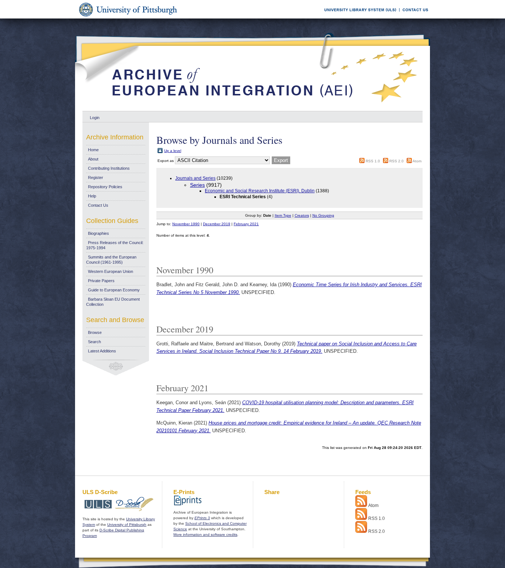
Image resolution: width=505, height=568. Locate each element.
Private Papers (101, 280)
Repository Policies (105, 187)
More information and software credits (205, 534)
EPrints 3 (202, 518)
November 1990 (186, 224)
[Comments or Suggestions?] (413, 17)
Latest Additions (102, 351)
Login (94, 117)
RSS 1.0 (373, 161)
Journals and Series (195, 178)
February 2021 (246, 224)
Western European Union (110, 271)
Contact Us (98, 205)
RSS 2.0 (396, 161)
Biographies (98, 233)
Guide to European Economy (114, 290)
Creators (302, 215)
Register (95, 177)
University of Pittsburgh (126, 525)
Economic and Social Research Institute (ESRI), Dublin (260, 190)
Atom (417, 161)
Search (94, 341)
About (93, 159)
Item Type (283, 215)
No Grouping (323, 215)
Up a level (172, 151)
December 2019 (216, 224)
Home (93, 150)
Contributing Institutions (109, 168)
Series (197, 185)
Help (92, 196)
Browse (95, 332)
